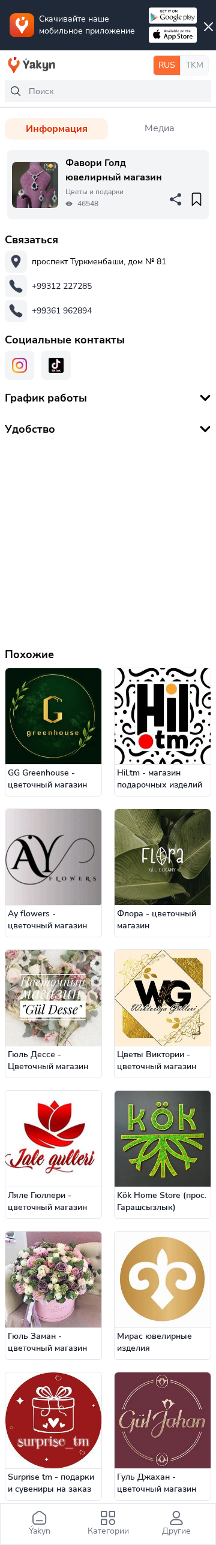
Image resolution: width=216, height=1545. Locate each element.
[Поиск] (15, 91)
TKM (194, 65)
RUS (166, 65)
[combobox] (108, 91)
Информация (57, 128)
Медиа (160, 128)
